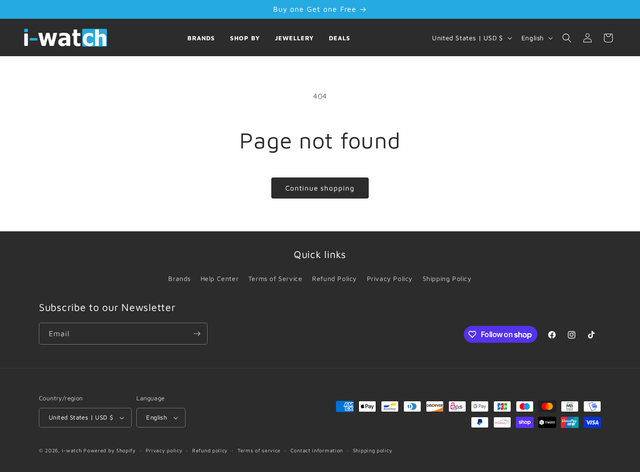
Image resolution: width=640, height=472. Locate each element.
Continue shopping (320, 188)
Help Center (220, 278)
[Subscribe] (196, 334)
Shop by (245, 38)
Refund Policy (334, 278)
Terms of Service (275, 278)
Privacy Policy (390, 278)
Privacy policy (164, 450)
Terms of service (259, 450)
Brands (201, 38)
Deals (339, 38)
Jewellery (294, 38)
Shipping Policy (447, 278)
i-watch (72, 450)
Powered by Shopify (109, 450)
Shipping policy (373, 450)
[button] (567, 38)
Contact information (316, 450)
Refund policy (210, 450)
